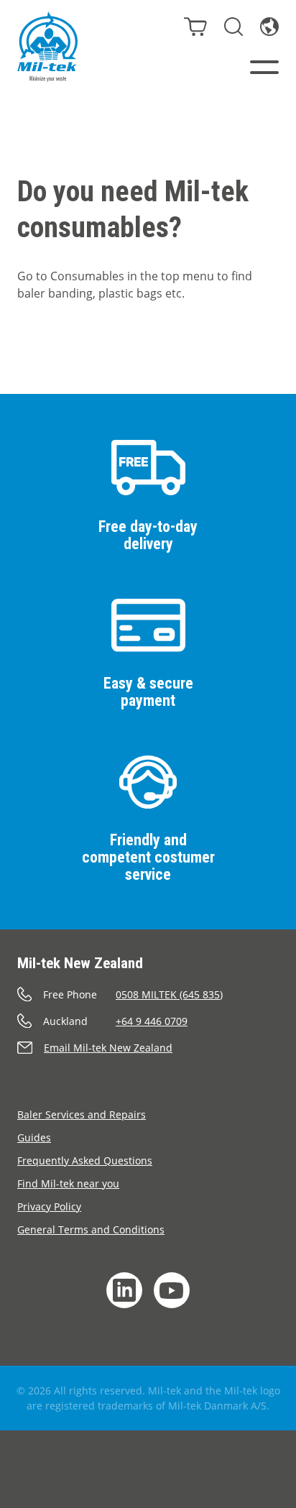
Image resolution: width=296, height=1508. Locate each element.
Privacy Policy (49, 1206)
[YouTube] (172, 1290)
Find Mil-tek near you (68, 1183)
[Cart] (195, 26)
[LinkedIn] (124, 1290)
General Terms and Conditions (91, 1229)
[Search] (233, 26)
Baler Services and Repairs (81, 1114)
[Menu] (264, 67)
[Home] (47, 47)
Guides (34, 1137)
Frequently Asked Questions (84, 1160)
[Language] (269, 26)
